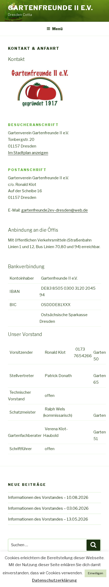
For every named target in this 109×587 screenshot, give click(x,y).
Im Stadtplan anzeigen (28, 152)
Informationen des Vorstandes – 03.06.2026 (48, 508)
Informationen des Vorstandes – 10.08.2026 (48, 497)
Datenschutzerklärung (54, 580)
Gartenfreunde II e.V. (50, 8)
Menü (57, 28)
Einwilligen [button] (95, 573)
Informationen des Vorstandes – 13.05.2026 (48, 519)
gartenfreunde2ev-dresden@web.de (54, 210)
